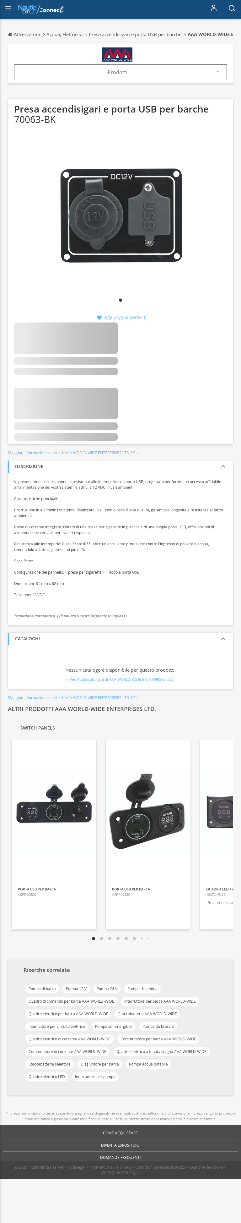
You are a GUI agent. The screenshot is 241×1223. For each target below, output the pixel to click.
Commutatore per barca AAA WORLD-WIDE (158, 1039)
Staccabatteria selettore (50, 1064)
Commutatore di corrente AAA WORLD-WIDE (67, 1051)
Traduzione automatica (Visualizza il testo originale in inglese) (70, 616)
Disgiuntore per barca (100, 1064)
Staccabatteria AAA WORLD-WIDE (147, 1013)
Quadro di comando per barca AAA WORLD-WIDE (71, 1001)
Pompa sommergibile (113, 1026)
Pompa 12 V (76, 988)
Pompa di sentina (142, 988)
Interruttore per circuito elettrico (57, 1026)
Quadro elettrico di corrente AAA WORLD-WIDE (69, 1039)
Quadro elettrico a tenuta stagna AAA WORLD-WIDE (161, 1051)
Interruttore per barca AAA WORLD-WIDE (160, 1001)
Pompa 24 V (107, 988)
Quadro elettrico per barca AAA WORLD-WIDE (68, 1013)
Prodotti (117, 72)
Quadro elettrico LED (47, 1076)
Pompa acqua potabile (148, 1064)
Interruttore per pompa (95, 1076)
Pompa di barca (42, 988)
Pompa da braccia (158, 1026)
